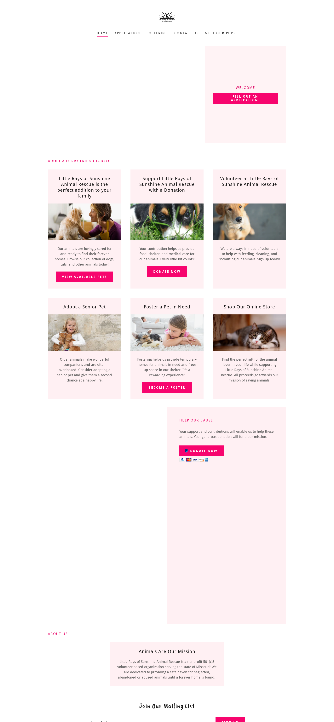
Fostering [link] (157, 33)
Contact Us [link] (186, 33)
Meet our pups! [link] (221, 33)
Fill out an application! (245, 98)
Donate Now (167, 271)
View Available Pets (84, 277)
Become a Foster (166, 387)
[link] (167, 18)
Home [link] (102, 33)
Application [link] (127, 33)
